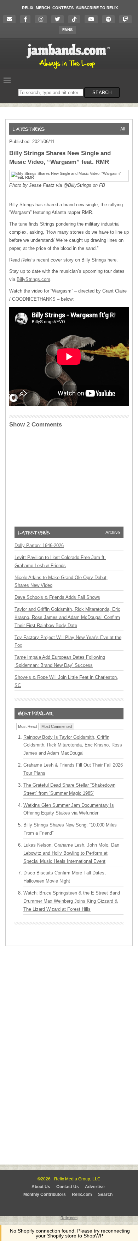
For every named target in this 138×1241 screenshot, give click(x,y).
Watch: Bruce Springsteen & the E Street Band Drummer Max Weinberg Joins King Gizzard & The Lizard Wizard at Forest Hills (71, 901)
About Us (40, 1186)
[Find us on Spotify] (110, 19)
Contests (63, 8)
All (122, 129)
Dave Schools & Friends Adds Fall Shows (57, 597)
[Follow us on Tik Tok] (76, 19)
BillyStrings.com (33, 279)
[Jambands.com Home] (69, 69)
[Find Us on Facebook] (27, 19)
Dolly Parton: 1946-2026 (39, 545)
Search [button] (101, 92)
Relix (27, 8)
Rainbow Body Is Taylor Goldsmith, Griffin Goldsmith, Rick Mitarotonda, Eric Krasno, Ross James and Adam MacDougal (72, 745)
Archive (112, 532)
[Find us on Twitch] (127, 19)
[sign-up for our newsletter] (11, 19)
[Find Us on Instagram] (43, 19)
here (112, 260)
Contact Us (67, 1186)
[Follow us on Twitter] (59, 19)
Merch (43, 8)
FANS (67, 29)
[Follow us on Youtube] (93, 19)
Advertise (95, 1186)
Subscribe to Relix (97, 8)
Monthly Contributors (44, 1194)
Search (105, 1194)
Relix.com (82, 1194)
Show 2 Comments (35, 424)
